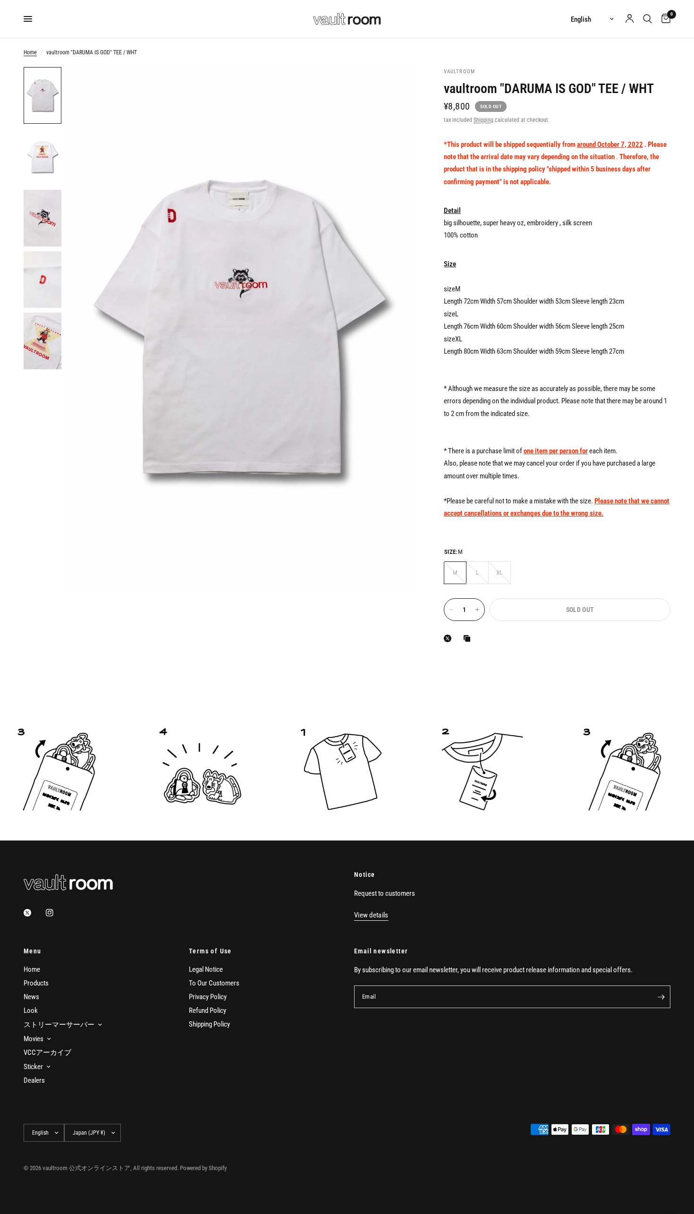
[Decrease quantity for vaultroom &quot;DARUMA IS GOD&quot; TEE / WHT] (451, 609)
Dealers (34, 1080)
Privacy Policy (208, 997)
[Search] (647, 19)
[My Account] (629, 19)
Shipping (483, 120)
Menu (33, 951)
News (31, 997)
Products (36, 983)
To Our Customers (214, 983)
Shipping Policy (209, 1024)
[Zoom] (396, 87)
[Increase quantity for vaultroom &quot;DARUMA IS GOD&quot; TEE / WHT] (477, 609)
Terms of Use (210, 951)
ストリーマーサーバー (59, 1024)
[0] (663, 19)
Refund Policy (207, 1010)
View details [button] (371, 915)
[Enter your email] (661, 996)
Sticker (33, 1066)
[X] (449, 638)
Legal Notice (206, 969)
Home (30, 52)
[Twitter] (34, 912)
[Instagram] (56, 912)
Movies (33, 1039)
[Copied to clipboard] (468, 638)
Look (31, 1010)
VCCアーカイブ (47, 1052)
